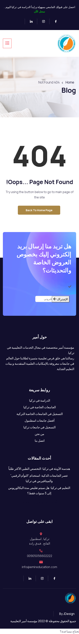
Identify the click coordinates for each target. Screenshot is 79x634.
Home (70, 82)
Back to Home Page (39, 210)
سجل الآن (39, 11)
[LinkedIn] (30, 21)
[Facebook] (54, 21)
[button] (39, 631)
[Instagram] (42, 21)
